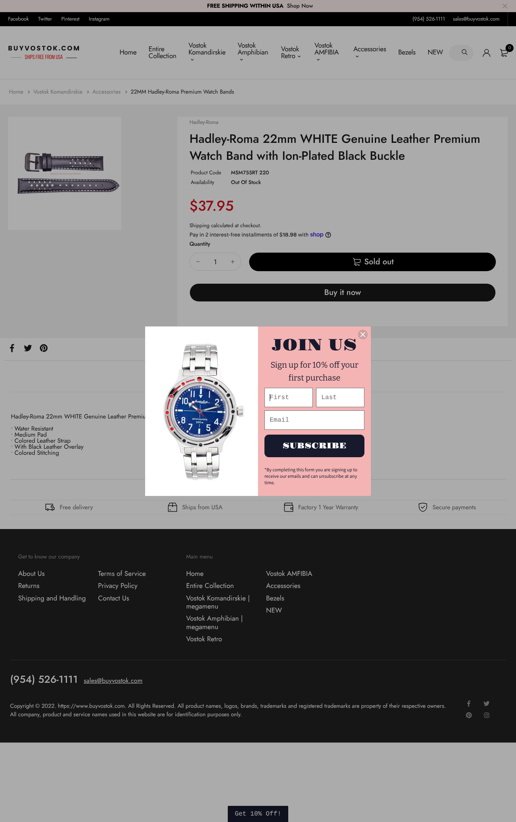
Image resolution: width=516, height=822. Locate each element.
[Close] (363, 334)
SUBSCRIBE (315, 446)
